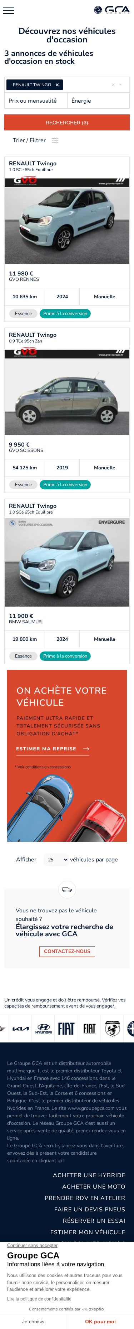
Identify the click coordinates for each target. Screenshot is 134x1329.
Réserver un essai (94, 1221)
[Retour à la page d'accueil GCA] (112, 10)
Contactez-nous (67, 951)
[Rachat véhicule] (67, 756)
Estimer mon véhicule (87, 1232)
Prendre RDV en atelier (85, 1198)
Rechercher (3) (67, 122)
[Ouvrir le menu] (8, 10)
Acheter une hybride (89, 1175)
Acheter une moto (93, 1187)
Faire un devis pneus (89, 1210)
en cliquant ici (47, 1160)
